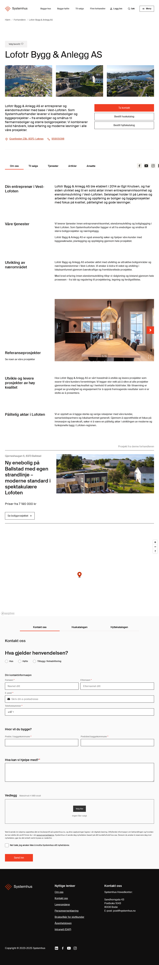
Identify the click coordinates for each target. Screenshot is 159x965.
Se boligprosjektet (18, 515)
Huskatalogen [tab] (79, 627)
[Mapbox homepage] (8, 613)
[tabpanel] (79, 750)
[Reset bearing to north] (155, 551)
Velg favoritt (14, 44)
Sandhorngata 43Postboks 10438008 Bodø (114, 903)
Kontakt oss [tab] (39, 627)
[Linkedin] (56, 948)
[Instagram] (153, 165)
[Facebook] (139, 165)
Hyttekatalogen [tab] (119, 627)
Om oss (59, 892)
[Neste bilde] (150, 330)
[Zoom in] (155, 542)
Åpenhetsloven (63, 923)
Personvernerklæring (67, 910)
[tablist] (79, 627)
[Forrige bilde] (58, 330)
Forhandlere (20, 20)
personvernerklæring (45, 835)
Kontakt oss (61, 898)
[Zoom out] (155, 546)
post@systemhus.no (124, 910)
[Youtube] (146, 165)
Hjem (7, 19)
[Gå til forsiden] (16, 8)
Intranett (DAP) (63, 929)
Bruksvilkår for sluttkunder (69, 917)
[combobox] (132, 8)
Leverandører (62, 904)
